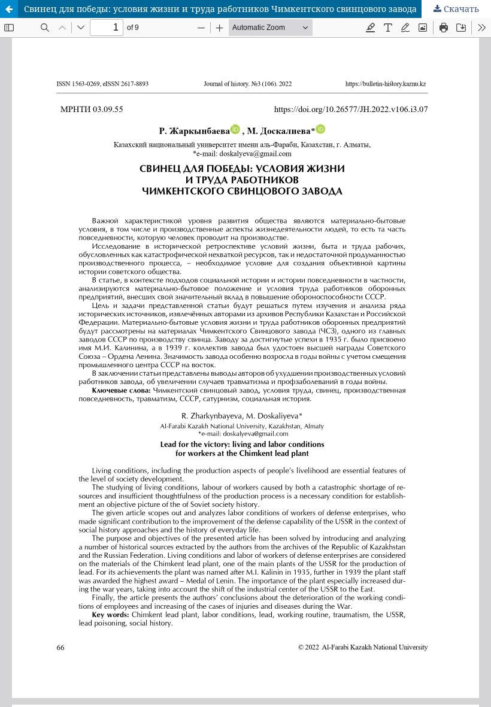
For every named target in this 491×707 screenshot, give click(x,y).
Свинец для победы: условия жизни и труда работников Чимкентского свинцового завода (220, 8)
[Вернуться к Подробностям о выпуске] (9, 9)
